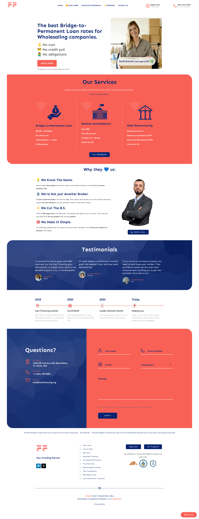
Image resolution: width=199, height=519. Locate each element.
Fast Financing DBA (103, 496)
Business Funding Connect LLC (95, 499)
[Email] (27, 380)
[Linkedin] (38, 466)
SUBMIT (107, 416)
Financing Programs (91, 5)
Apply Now (155, 5)
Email (36, 380)
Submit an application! (99, 94)
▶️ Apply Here (72, 5)
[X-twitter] (43, 466)
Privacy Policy (99, 504)
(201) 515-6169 (183, 5)
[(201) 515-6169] (175, 5)
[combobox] (157, 365)
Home (60, 5)
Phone (36, 371)
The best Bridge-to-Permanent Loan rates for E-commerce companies (51, 433)
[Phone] (28, 372)
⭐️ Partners (109, 5)
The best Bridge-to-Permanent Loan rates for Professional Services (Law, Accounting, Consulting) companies (133, 433)
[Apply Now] (148, 6)
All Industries (85, 433)
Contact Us (123, 5)
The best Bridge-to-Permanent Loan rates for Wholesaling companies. (69, 31)
